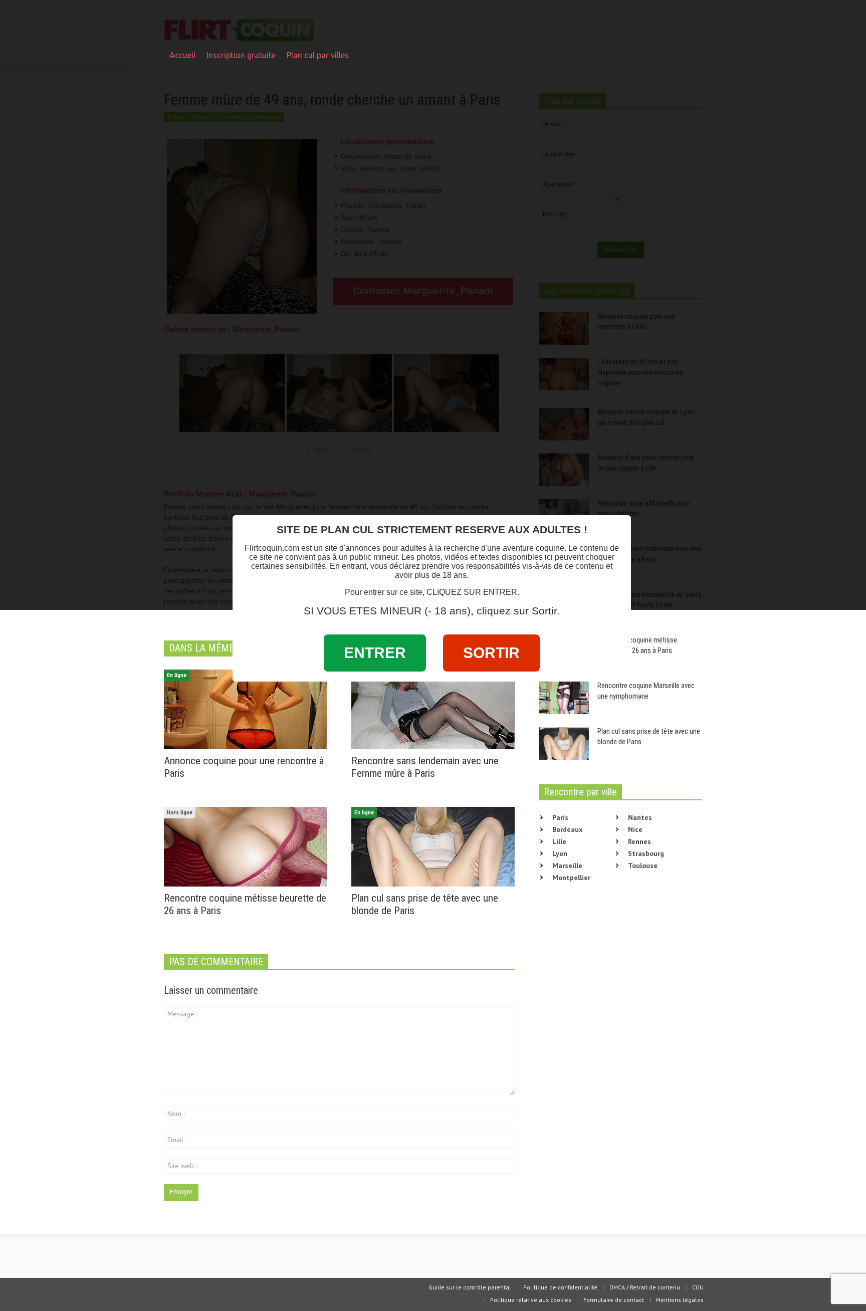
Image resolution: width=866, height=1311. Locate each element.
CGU (698, 1287)
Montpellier (571, 877)
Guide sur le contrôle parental (469, 1287)
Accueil (182, 55)
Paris (560, 817)
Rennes (639, 841)
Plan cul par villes (315, 60)
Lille (559, 841)
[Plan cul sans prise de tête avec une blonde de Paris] (433, 845)
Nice (635, 829)
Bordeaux (567, 829)
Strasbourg (646, 853)
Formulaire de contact (613, 1299)
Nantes (640, 817)
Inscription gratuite (241, 55)
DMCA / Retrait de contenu (644, 1287)
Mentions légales (680, 1299)
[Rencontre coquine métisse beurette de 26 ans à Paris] (245, 845)
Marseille (567, 865)
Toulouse (643, 865)
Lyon (559, 853)
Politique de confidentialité (560, 1287)
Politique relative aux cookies (530, 1299)
